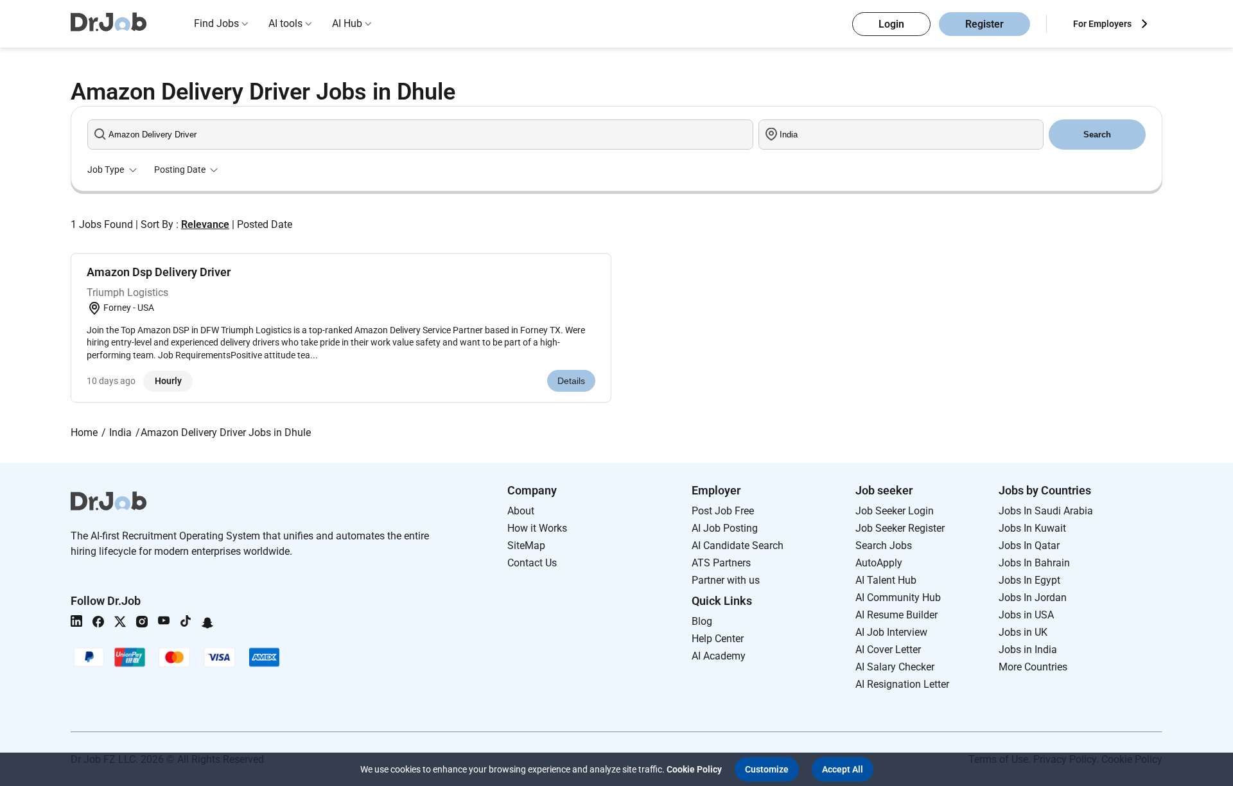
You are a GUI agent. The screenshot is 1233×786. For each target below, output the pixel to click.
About (520, 511)
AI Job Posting (725, 528)
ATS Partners (721, 563)
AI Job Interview (891, 632)
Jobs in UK (1023, 632)
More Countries (1033, 667)
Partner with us (726, 580)
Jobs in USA (1026, 615)
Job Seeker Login (894, 511)
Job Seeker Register (900, 528)
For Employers (1102, 24)
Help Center (718, 639)
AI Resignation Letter (902, 684)
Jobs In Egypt (1029, 580)
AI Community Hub (898, 597)
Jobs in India (1028, 649)
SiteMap (526, 545)
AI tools (285, 23)
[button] (767, 769)
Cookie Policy (694, 769)
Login (891, 24)
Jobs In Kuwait (1032, 528)
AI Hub (347, 23)
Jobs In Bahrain (1034, 563)
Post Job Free (723, 511)
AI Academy (719, 656)
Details (571, 381)
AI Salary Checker (894, 667)
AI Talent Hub (885, 580)
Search (1097, 134)
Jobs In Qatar (1029, 545)
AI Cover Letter (888, 649)
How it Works (537, 528)
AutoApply (878, 563)
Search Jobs (883, 545)
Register (984, 24)
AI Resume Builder (896, 615)
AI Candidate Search (737, 545)
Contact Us (532, 563)
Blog (702, 621)
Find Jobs (216, 23)
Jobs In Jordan (1033, 597)
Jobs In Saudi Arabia (1046, 511)
